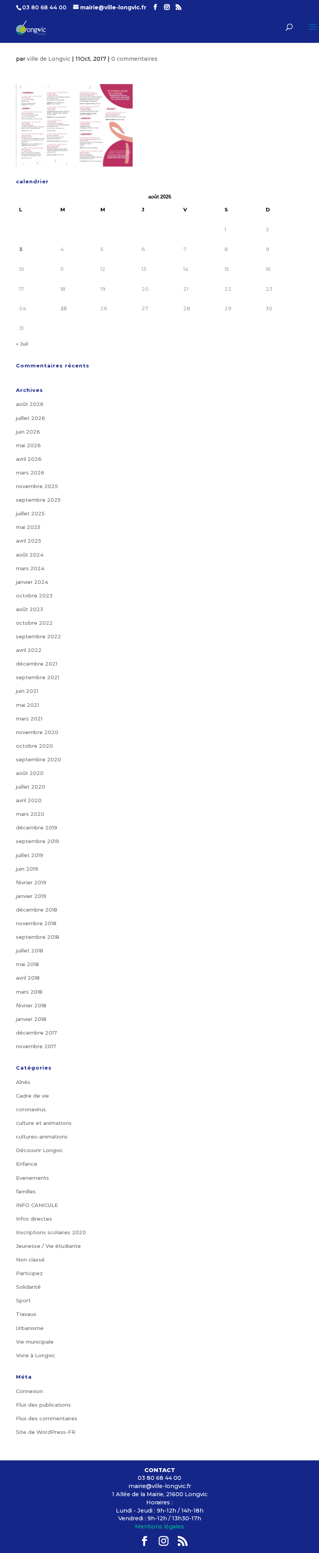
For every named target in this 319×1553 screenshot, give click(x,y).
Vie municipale (35, 1342)
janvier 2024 (32, 582)
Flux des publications (43, 1405)
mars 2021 (29, 718)
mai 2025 (28, 527)
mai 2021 (27, 705)
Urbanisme (30, 1328)
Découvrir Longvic (39, 1150)
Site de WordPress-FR (45, 1432)
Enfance (26, 1164)
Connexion (29, 1391)
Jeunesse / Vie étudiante (48, 1246)
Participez (29, 1273)
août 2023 (29, 609)
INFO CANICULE (37, 1205)
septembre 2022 (38, 636)
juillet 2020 (30, 787)
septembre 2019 (37, 841)
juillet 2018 (29, 950)
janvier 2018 (31, 1019)
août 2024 (30, 555)
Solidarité (28, 1287)
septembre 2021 (37, 677)
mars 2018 (29, 992)
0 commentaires (134, 58)
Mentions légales (159, 1526)
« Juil (22, 344)
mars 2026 (30, 472)
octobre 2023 (34, 595)
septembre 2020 (38, 759)
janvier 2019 (31, 896)
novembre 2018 (36, 923)
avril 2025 (28, 541)
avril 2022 (29, 650)
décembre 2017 (36, 1032)
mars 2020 (30, 814)
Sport (23, 1300)
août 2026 (30, 404)
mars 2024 (30, 568)
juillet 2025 (30, 513)
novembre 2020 (37, 732)
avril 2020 (29, 800)
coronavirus (31, 1109)
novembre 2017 (36, 1046)
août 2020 (30, 773)
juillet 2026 (30, 418)
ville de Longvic (48, 58)
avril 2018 (28, 978)
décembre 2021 (36, 664)
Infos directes (34, 1219)
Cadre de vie (32, 1096)
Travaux (26, 1314)
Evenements (32, 1178)
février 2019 (31, 882)
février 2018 (31, 1005)
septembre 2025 (38, 500)
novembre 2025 (37, 486)
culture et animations (44, 1123)
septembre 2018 (37, 937)
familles (26, 1191)
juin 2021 (27, 691)
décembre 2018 (36, 910)
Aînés (23, 1082)
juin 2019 (27, 869)
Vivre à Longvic (35, 1355)
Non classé (30, 1259)
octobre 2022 (34, 623)
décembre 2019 (36, 827)
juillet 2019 (29, 855)
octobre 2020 (34, 746)
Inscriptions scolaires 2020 (51, 1232)
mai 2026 (28, 445)
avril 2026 (29, 459)
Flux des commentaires (46, 1418)
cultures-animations (42, 1136)
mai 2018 (27, 964)
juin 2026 (28, 432)
